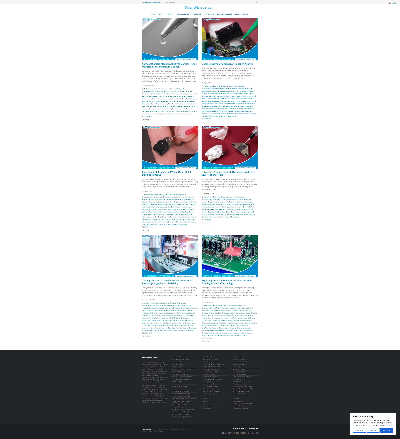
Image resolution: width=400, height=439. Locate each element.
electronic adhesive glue (184, 207)
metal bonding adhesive (159, 217)
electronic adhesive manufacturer (240, 328)
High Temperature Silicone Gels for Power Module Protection (221, 111)
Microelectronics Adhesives (241, 381)
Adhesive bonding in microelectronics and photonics (174, 94)
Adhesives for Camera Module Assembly (154, 104)
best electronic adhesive (229, 308)
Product (170, 14)
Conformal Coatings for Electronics (243, 403)
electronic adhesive (227, 320)
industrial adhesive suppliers (170, 114)
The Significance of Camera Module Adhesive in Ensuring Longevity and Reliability (167, 282)
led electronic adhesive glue (167, 328)
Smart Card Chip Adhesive (241, 394)
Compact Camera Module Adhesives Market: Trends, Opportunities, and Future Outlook (169, 65)
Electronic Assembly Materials (220, 108)
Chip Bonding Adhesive (183, 199)
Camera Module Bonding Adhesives (225, 103)
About (161, 14)
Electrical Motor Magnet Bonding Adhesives (162, 207)
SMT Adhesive (237, 367)
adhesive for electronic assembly (219, 91)
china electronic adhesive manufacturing (226, 318)
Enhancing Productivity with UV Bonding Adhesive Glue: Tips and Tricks (228, 173)
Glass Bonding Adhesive (210, 362)
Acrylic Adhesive (178, 364)
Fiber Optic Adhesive (239, 359)
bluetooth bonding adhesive (172, 197)
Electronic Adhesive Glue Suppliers (163, 212)
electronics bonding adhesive (184, 212)
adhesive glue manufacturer (185, 101)
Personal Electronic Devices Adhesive (185, 398)
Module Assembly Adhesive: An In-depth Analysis (227, 63)
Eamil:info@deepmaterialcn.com (152, 2)
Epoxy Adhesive (178, 367)
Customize (359, 430)
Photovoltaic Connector (157, 433)
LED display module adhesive (217, 113)
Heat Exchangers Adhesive (181, 394)
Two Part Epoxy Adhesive (181, 359)
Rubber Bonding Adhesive (211, 372)
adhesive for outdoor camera (151, 101)
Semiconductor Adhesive (240, 384)
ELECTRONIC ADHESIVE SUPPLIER (212, 209)
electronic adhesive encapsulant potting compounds (218, 323)
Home (153, 14)
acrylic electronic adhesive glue (153, 91)
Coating (205, 403)
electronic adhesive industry (220, 328)
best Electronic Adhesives (240, 310)
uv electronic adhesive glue (179, 224)
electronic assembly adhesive (211, 106)
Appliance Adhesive (239, 357)
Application (209, 14)
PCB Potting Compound (240, 374)
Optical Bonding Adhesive (211, 389)
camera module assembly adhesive (219, 101)
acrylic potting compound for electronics (176, 91)
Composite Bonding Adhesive (212, 367)
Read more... (146, 120)
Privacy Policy (153, 431)
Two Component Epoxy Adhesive (183, 412)
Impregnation (207, 408)
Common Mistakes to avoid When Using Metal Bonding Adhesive (166, 173)
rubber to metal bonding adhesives (163, 222)
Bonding (205, 398)
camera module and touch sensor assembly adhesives (225, 98)
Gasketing (236, 398)
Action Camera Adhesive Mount (154, 305)
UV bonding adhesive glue (213, 217)
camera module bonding (167, 111)
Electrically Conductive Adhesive (183, 379)
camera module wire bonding (151, 114)
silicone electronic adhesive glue (160, 224)
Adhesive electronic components (159, 96)
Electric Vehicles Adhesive (181, 391)
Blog (237, 14)
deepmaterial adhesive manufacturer (222, 202)
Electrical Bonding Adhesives (230, 204)
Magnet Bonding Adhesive (211, 391)
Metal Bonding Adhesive (210, 359)
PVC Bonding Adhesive (210, 374)
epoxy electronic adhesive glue (152, 214)
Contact (245, 14)
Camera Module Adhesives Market (179, 106)
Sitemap (161, 431)
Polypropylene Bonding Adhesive (213, 364)
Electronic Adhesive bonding (242, 320)
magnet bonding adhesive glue (227, 214)
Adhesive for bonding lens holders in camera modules (220, 88)
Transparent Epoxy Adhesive (182, 414)
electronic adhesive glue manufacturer (154, 209)
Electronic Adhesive (224, 14)
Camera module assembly (180, 109)
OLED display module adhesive (214, 116)
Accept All (386, 430)
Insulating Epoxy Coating (240, 406)
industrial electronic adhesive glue (173, 214)
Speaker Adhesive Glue (240, 364)
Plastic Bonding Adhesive (211, 357)
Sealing (205, 401)
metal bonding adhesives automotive (178, 217)
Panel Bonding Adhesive (210, 377)
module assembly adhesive (235, 113)
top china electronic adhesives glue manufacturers (230, 335)
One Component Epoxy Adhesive (183, 409)
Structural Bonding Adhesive (182, 377)
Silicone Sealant (238, 401)
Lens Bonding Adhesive (210, 384)
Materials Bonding (183, 14)
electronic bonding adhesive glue (232, 209)
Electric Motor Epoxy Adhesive (242, 377)
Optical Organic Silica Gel (240, 408)
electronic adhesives (228, 330)
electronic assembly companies (230, 106)
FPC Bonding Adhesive (210, 386)
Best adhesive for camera (176, 104)
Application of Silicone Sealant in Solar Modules (231, 96)
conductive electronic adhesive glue (165, 202)
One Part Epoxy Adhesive (181, 357)
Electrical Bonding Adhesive (211, 394)
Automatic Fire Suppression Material (184, 384)
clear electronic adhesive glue (211, 320)
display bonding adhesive (157, 204)
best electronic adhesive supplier (221, 310)
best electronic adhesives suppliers (229, 313)
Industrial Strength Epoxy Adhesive (184, 417)
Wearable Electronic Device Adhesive (244, 389)
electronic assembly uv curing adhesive (242, 108)
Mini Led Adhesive (238, 369)
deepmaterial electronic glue (243, 202)
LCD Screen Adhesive (239, 372)
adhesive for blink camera (178, 96)
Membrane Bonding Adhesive (212, 379)
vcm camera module (186, 114)
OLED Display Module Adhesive (242, 386)
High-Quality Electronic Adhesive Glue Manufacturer (174, 323)
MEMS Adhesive (238, 379)
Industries (197, 14)
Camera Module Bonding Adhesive (186, 111)
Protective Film (177, 381)
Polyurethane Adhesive (180, 374)
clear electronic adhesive (247, 318)
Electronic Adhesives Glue (178, 89)
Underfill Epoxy (178, 407)
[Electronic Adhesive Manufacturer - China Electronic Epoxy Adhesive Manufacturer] (198, 8)
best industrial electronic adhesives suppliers (228, 315)
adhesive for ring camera (168, 101)
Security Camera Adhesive (241, 391)
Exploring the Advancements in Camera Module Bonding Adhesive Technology (227, 282)
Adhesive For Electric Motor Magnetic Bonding (182, 99)
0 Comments (148, 116)
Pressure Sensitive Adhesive (182, 369)
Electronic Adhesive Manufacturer (156, 89)
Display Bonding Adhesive (211, 381)
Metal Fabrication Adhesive (181, 396)
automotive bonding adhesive (153, 197)
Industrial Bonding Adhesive (212, 369)
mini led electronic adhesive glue (168, 219)
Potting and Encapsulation (211, 406)
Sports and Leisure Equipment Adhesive (182, 401)
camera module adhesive (160, 106)
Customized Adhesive (180, 386)
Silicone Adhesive (178, 362)
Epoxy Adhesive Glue (180, 404)
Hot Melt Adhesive (179, 372)
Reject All (373, 430)
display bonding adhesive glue (174, 204)
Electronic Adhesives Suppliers (211, 333)
